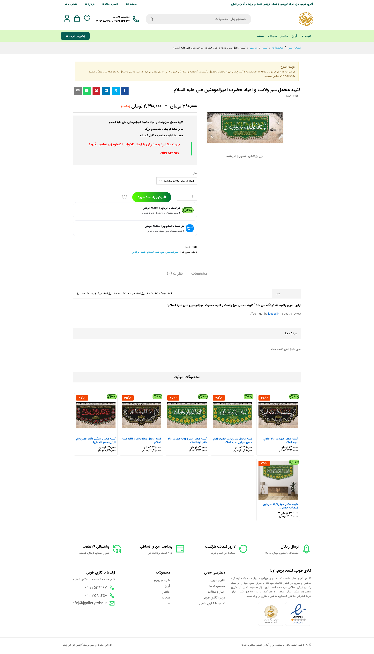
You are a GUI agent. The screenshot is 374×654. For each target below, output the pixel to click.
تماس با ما (71, 4)
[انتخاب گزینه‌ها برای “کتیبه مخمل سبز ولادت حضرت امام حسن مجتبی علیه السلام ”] (236, 432)
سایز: (194, 173)
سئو (92, 645)
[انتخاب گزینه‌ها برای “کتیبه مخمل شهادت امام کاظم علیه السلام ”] (145, 432)
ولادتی (135, 252)
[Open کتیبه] (302, 36)
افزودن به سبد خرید (152, 197)
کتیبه (143, 252)
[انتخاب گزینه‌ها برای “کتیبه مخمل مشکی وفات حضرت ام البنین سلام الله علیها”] (99, 432)
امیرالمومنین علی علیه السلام (162, 252)
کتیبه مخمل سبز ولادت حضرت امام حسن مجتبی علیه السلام (232, 440)
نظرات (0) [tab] (175, 273)
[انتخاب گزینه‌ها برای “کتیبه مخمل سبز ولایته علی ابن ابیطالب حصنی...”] (282, 497)
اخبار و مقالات (110, 4)
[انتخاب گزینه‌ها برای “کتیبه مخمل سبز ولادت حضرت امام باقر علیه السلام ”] (191, 432)
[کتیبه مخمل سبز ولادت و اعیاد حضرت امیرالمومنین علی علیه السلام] (125, 91)
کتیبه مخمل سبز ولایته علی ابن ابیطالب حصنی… (280, 505)
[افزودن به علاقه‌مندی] (125, 197)
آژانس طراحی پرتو (72, 645)
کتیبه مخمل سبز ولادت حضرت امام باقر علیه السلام (187, 440)
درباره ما (89, 4)
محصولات (131, 4)
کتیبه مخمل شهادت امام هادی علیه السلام (280, 440)
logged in (274, 314)
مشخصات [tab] (199, 273)
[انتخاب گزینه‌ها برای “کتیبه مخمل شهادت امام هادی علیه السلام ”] (282, 432)
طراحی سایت (104, 645)
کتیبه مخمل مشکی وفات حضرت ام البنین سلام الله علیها (96, 440)
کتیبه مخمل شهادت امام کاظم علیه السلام (141, 440)
